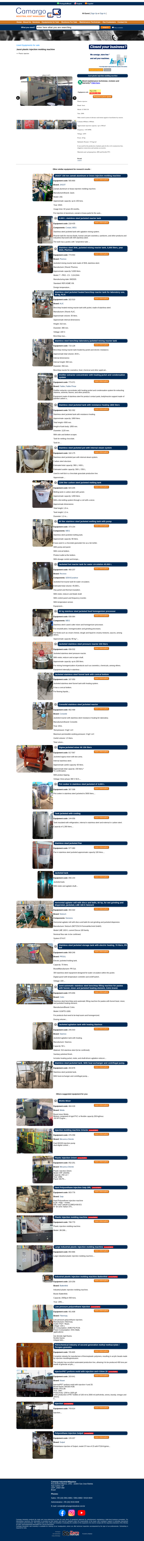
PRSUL (63, 957)
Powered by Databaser (87, 1533)
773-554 (64, 255)
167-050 (64, 679)
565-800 (64, 181)
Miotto (62, 1110)
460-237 (64, 570)
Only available (118, 27)
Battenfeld (64, 1286)
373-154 (64, 527)
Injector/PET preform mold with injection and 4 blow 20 (81, 1371)
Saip (61, 1197)
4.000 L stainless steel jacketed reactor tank (80, 218)
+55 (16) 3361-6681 (64, 1498)
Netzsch (63, 914)
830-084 (64, 617)
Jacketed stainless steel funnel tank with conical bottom (82, 674)
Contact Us (122, 22)
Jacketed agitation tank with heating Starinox (80, 1024)
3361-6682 (78, 1498)
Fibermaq (63, 1316)
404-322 (64, 910)
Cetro (62, 997)
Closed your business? (96, 70)
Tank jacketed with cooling (67, 813)
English (79, 4)
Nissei (62, 1381)
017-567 (64, 753)
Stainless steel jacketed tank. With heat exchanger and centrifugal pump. (90, 1063)
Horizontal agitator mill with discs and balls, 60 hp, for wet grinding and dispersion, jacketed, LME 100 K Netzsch (89, 904)
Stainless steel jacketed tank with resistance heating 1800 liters (89, 405)
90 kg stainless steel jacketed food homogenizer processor (87, 611)
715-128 (64, 346)
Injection (59, 1403)
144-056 (64, 818)
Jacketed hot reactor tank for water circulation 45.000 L (85, 564)
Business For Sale (69, 22)
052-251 (64, 1163)
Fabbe (62, 386)
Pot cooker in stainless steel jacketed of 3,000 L (82, 784)
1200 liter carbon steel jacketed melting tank (80, 482)
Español (90, 4)
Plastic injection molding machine (71, 1217)
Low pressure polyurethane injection (72, 1307)
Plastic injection (24, 53)
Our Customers (109, 22)
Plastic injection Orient (66, 1158)
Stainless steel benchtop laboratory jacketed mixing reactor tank (86, 341)
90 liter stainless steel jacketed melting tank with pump (85, 521)
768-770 (64, 1222)
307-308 (64, 789)
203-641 (64, 1376)
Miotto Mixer (65, 1101)
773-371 (64, 382)
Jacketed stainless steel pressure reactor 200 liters (83, 644)
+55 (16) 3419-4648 (71, 1502)
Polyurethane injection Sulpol (69, 1433)
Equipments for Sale (50, 22)
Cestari (68, 228)
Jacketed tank (61, 873)
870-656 (64, 993)
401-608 (64, 1312)
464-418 (64, 1106)
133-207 (64, 1438)
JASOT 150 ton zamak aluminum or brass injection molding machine (88, 176)
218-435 (64, 224)
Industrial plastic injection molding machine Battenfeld (81, 1277)
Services (36, 22)
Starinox (63, 1034)
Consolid (63, 714)
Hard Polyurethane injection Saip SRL (73, 1187)
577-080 (64, 848)
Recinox (63, 574)
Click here (95, 83)
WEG (74, 228)
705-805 (64, 1352)
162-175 (64, 453)
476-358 (64, 1135)
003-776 (64, 1192)
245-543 (64, 1030)
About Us (27, 22)
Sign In (103, 13)
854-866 (64, 1252)
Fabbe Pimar (71, 386)
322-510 (64, 300)
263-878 (64, 1068)
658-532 (64, 649)
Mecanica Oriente (67, 1139)
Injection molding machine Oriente (71, 1130)
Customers (107, 70)
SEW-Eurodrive (72, 578)
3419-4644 (88, 1498)
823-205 (64, 488)
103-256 (64, 1282)
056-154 (64, 878)
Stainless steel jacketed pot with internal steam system (85, 448)
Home (19, 22)
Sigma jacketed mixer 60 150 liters (75, 747)
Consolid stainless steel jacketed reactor (78, 704)
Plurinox (63, 259)
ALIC (62, 304)
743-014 (64, 1409)
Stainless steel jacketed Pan (68, 843)
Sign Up (94, 13)
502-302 (64, 410)
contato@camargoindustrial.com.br (71, 1506)
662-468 (64, 710)
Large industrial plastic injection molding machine (79, 1247)
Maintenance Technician (90, 22)
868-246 (64, 953)
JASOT (79, 160)
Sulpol (62, 1442)
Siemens (69, 918)
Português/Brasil (65, 4)
